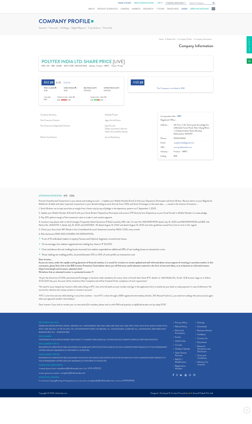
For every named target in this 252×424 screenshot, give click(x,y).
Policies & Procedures (180, 332)
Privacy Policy (181, 322)
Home (161, 39)
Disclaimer (202, 342)
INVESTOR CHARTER (49, 377)
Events (178, 337)
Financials (53, 28)
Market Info (171, 39)
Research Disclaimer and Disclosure (203, 349)
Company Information (203, 39)
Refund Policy (181, 326)
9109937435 (129, 380)
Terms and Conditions (202, 357)
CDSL (72, 196)
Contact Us (202, 338)
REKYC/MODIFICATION (144, 3)
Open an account (199, 8)
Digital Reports (78, 28)
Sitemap (200, 322)
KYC (66, 196)
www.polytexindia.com (183, 147)
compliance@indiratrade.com (70, 368)
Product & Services (107, 8)
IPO (159, 3)
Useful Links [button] (180, 341)
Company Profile (185, 39)
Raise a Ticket (124, 3)
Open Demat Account (181, 354)
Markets (136, 8)
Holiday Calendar (182, 349)
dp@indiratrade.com (143, 304)
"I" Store (160, 8)
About (91, 8)
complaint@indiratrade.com (73, 373)
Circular (178, 345)
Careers (124, 8)
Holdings (65, 28)
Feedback (201, 334)
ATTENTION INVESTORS (50, 196)
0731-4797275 (94, 368)
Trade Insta (173, 8)
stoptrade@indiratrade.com (102, 380)
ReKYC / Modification (180, 361)
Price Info (107, 28)
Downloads (202, 326)
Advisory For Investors (202, 363)
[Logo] (45, 7)
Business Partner (204, 330)
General (42, 28)
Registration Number (180, 367)
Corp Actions (94, 28)
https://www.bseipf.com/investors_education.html (60, 268)
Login (184, 8)
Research (148, 8)
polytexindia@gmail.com (184, 142)
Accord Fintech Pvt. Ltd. (203, 393)
